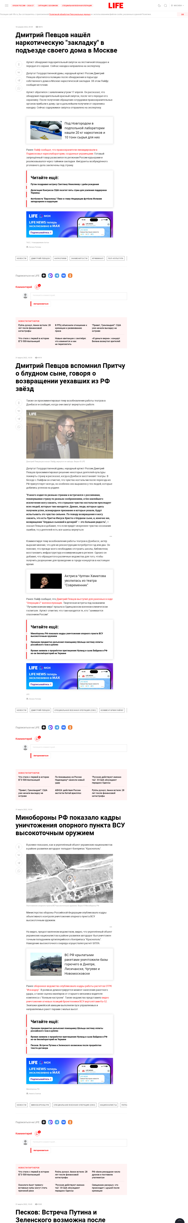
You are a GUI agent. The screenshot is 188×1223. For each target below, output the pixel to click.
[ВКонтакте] (63, 275)
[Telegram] (57, 275)
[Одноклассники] (70, 275)
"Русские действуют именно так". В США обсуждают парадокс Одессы (106, 779)
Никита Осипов (35, 1093)
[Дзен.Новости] (44, 275)
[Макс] (50, 275)
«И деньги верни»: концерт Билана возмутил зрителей (106, 340)
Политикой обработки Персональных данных (70, 14)
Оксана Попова (35, 247)
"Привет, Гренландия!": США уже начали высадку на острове (106, 328)
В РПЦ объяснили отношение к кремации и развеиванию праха (71, 328)
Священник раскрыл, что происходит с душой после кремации (105, 1187)
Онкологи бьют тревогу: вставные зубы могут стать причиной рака (32, 1187)
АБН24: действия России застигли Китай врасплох (68, 792)
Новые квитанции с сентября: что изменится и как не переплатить (70, 341)
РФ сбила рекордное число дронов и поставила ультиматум (106, 1174)
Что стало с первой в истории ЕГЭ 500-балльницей (33, 340)
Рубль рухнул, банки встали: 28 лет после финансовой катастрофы (34, 328)
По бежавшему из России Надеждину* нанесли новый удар (70, 779)
